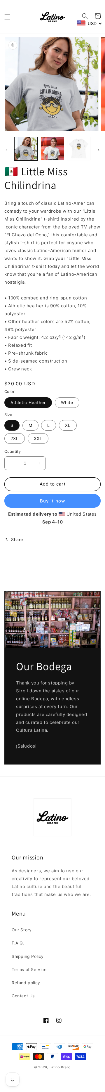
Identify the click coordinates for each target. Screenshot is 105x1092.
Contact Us (23, 995)
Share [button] (17, 539)
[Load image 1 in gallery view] (26, 148)
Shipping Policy (28, 956)
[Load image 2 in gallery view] (52, 148)
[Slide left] (6, 150)
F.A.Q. (18, 942)
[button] (7, 17)
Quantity (12, 451)
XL (68, 425)
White (67, 402)
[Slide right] (98, 150)
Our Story (22, 929)
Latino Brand (60, 1067)
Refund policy (26, 982)
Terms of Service (29, 969)
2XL (14, 438)
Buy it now (52, 501)
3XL (38, 438)
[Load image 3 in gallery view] (78, 148)
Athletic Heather (28, 402)
